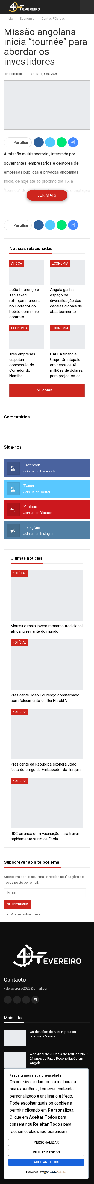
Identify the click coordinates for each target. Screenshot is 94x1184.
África (16, 263)
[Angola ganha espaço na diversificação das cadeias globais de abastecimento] (67, 272)
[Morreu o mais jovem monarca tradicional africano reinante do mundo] (47, 595)
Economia (60, 263)
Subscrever (17, 904)
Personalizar (46, 1142)
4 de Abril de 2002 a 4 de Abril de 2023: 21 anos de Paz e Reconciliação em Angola (59, 1058)
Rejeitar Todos (46, 1152)
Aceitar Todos (46, 1162)
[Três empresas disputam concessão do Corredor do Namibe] (26, 337)
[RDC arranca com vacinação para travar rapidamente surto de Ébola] (47, 803)
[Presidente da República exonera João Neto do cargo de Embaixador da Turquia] (47, 734)
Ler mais (47, 195)
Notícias (19, 573)
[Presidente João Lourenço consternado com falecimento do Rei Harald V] (47, 664)
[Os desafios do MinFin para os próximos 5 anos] (15, 1038)
